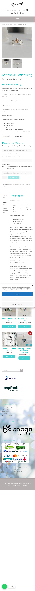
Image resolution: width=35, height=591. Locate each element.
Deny (17, 299)
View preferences (17, 304)
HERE (7, 111)
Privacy (19, 485)
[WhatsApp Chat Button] (4, 586)
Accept (17, 294)
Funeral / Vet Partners (7, 407)
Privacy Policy (16, 469)
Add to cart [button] (9, 356)
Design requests (6, 164)
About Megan (5, 411)
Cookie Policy (24, 485)
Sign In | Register (11, 10)
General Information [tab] (5, 211)
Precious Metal (6, 136)
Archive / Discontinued (11, 24)
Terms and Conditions (12, 485)
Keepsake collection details (9, 154)
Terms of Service (16, 471)
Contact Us (5, 409)
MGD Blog (4, 413)
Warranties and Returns (8, 416)
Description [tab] (5, 197)
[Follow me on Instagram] (17, 13)
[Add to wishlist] (2, 182)
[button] (32, 286)
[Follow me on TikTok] (20, 13)
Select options (9, 326)
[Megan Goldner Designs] (17, 4)
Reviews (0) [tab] (5, 203)
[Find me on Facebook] (15, 13)
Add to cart (13, 177)
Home (3, 24)
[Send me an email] (12, 13)
